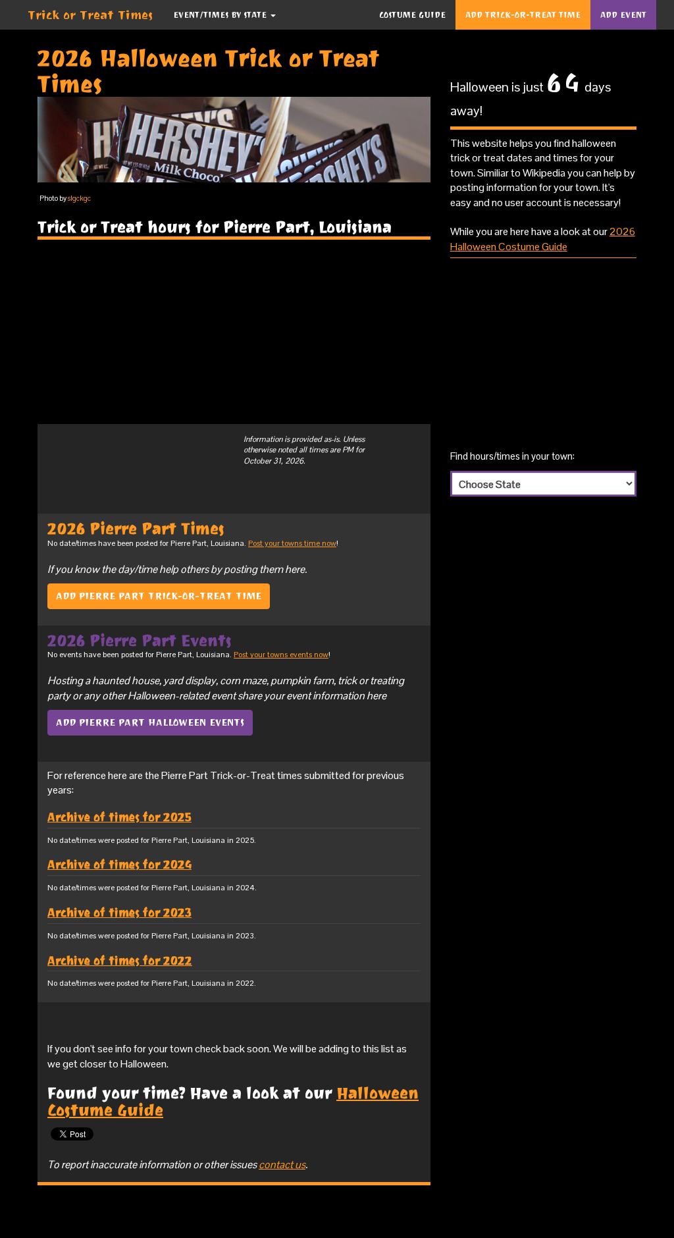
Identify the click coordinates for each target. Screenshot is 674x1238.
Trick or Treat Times (90, 15)
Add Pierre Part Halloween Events (150, 722)
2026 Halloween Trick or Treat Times (208, 71)
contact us (282, 1164)
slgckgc (79, 198)
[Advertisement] (234, 332)
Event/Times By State (221, 14)
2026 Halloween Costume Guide (542, 239)
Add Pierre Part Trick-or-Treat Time (158, 596)
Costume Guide (412, 14)
